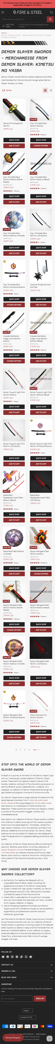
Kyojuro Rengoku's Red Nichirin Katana (39, 552)
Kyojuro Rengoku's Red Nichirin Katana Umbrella (14, 662)
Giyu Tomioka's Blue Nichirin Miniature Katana (14, 285)
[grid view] (45, 90)
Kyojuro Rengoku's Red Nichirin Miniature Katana (14, 716)
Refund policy (41, 1034)
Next (35, 750)
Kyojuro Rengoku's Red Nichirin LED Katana (39, 662)
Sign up (40, 998)
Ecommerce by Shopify (30, 1039)
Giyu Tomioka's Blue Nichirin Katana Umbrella (14, 234)
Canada (26, 1017)
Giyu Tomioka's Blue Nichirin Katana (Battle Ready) (12, 179)
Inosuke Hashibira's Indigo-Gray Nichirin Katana (11, 338)
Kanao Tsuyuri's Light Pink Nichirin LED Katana (14, 445)
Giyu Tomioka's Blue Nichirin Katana (38, 124)
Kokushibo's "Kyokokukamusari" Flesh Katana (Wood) (13, 497)
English (26, 1011)
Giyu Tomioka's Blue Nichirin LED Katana (38, 234)
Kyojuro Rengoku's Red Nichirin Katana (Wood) (40, 606)
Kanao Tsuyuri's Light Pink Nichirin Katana (14, 393)
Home (4, 33)
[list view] (51, 90)
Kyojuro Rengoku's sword (11, 850)
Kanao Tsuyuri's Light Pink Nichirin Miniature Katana (41, 445)
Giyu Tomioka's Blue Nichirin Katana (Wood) (40, 178)
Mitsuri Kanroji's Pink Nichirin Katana (38, 716)
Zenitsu (37, 803)
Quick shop (14, 140)
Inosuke (48, 803)
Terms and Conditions (25, 1034)
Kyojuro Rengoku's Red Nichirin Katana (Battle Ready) (12, 607)
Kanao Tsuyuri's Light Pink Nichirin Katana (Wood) (41, 393)
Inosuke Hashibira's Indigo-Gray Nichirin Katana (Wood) (38, 338)
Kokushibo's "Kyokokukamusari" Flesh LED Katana (40, 497)
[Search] (50, 19)
